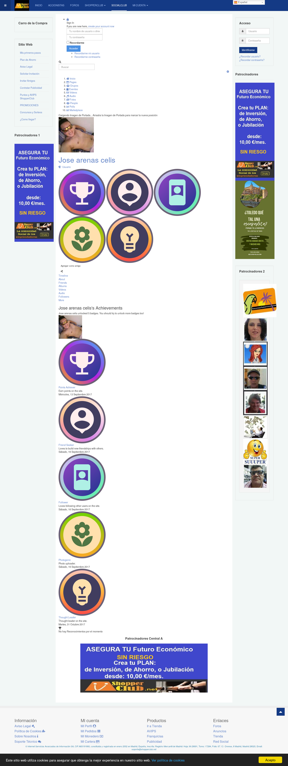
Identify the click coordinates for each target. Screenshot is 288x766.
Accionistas (56, 5)
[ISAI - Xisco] (255, 378)
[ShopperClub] (21, 5)
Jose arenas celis (87, 159)
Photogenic (65, 560)
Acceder (73, 48)
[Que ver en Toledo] (254, 219)
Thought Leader (67, 617)
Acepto (270, 759)
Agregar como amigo (71, 265)
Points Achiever (67, 387)
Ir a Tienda (154, 726)
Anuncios (219, 731)
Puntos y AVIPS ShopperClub (28, 96)
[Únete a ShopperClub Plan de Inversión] (144, 667)
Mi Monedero (90, 736)
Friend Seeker (66, 445)
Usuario (66, 167)
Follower (63, 502)
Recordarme (77, 42)
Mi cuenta (139, 5)
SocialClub (119, 5)
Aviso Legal (26, 66)
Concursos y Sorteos (31, 112)
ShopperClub (94, 5)
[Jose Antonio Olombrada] (34, 192)
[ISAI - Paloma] (255, 329)
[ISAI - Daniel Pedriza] (255, 476)
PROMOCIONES (29, 105)
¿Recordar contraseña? (251, 60)
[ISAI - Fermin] (255, 451)
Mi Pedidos (89, 731)
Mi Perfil (87, 726)
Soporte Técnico (26, 741)
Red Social (221, 741)
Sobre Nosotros (25, 736)
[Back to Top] (281, 712)
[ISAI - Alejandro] (255, 402)
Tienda (218, 736)
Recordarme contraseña (87, 57)
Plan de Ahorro (28, 60)
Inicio (38, 5)
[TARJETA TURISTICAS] (259, 300)
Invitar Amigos (27, 80)
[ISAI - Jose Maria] (255, 427)
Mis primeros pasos (30, 52)
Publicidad (154, 741)
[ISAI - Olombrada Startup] (254, 131)
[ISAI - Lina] (255, 353)
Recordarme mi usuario (87, 53)
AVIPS (151, 731)
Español (242, 2)
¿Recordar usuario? (250, 56)
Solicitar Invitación (29, 73)
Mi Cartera (88, 741)
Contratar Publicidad (31, 88)
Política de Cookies (28, 731)
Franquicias (155, 736)
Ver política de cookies (168, 760)
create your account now (101, 26)
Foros (74, 5)
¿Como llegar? (28, 119)
